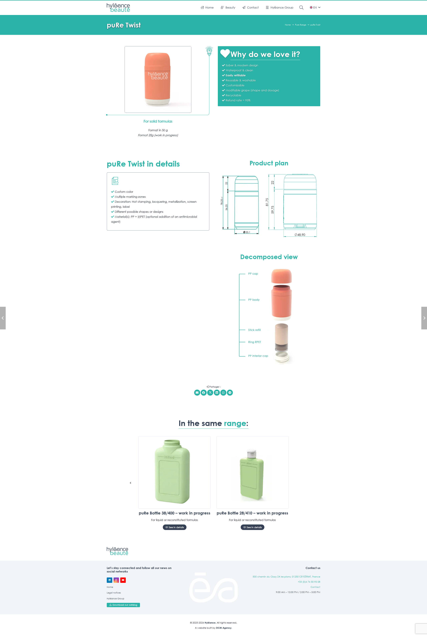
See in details (176, 527)
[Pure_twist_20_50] (269, 205)
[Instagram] (116, 580)
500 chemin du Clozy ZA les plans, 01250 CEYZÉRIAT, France (286, 576)
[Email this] (197, 393)
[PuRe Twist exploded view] (269, 316)
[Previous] (131, 483)
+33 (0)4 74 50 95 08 (309, 581)
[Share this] (204, 393)
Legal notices (114, 592)
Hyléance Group (115, 598)
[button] (237, 7)
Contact (315, 586)
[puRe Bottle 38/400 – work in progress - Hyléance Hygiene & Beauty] (174, 472)
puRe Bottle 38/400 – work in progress (174, 512)
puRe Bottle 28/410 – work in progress (252, 512)
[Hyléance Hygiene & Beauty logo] (118, 7)
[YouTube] (123, 580)
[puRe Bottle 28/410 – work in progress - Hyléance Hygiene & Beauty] (252, 472)
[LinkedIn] (109, 580)
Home (110, 587)
